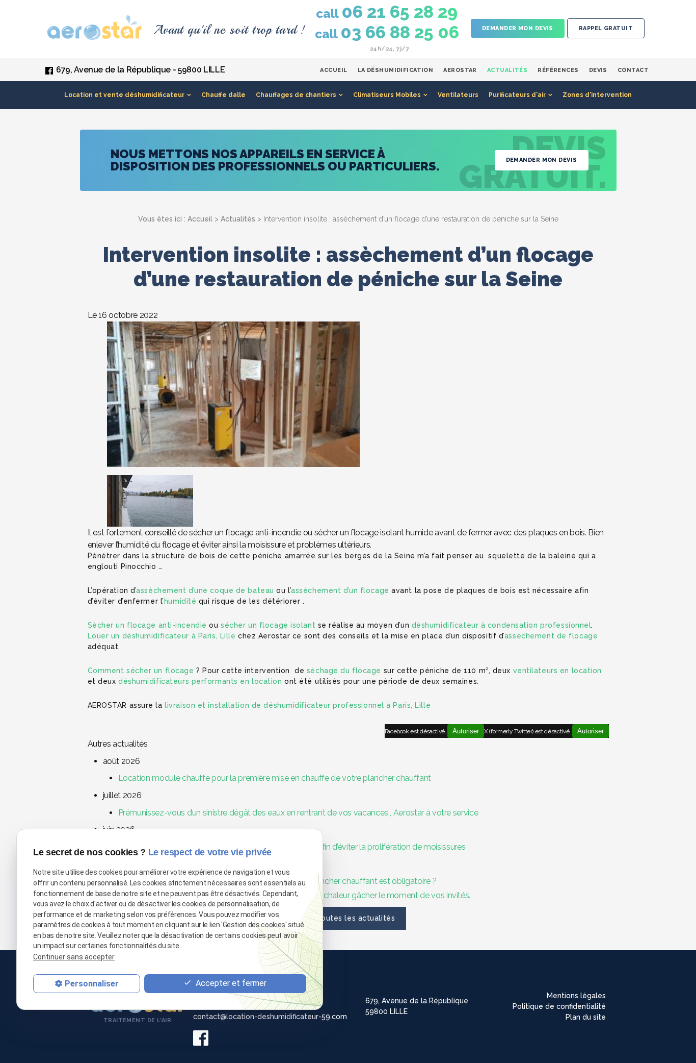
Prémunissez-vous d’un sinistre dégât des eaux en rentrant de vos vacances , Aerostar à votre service (298, 813)
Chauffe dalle (223, 94)
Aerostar (460, 70)
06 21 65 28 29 (387, 12)
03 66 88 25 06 (387, 32)
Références (558, 70)
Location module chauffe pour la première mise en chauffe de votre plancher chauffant (274, 778)
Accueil (333, 70)
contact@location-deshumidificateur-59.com (270, 1016)
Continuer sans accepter (74, 957)
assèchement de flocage (551, 636)
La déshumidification (396, 70)
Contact (633, 70)
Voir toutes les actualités (348, 918)
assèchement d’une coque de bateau (205, 590)
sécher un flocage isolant (268, 625)
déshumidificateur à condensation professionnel (502, 625)
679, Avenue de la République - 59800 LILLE (140, 70)
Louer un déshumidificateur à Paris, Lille (162, 636)
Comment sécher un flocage (141, 670)
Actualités (507, 70)
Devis (598, 70)
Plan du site (586, 1017)
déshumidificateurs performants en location (200, 681)
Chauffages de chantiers (296, 94)
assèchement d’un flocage (340, 590)
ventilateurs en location (557, 670)
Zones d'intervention (597, 94)
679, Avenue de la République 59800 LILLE (416, 1006)
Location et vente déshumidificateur (124, 94)
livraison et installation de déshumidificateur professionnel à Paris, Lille (298, 705)
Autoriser (590, 731)
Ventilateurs (458, 94)
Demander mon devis (517, 28)
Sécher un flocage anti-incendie (147, 625)
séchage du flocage (344, 670)
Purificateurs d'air (517, 94)
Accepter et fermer (230, 983)
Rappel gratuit (606, 28)
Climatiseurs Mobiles (387, 94)
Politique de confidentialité (559, 1006)
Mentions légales (576, 996)
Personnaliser (92, 983)
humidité (180, 601)
